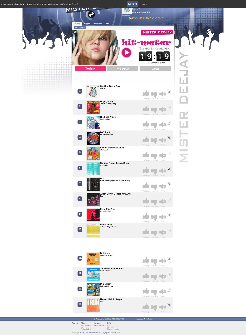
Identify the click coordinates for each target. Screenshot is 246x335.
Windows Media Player (98, 333)
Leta (155, 68)
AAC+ (88, 333)
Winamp (82, 333)
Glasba (87, 24)
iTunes (117, 333)
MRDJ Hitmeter (80, 27)
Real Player (111, 333)
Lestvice (98, 24)
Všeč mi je (125, 15)
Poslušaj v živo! (86, 329)
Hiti (82, 327)
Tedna (90, 68)
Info (107, 24)
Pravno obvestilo (113, 329)
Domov (77, 24)
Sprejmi (132, 3)
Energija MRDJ (86, 325)
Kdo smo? (110, 327)
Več (76, 4)
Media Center (148, 319)
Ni (129, 15)
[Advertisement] (123, 77)
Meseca (122, 68)
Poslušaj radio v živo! (148, 18)
